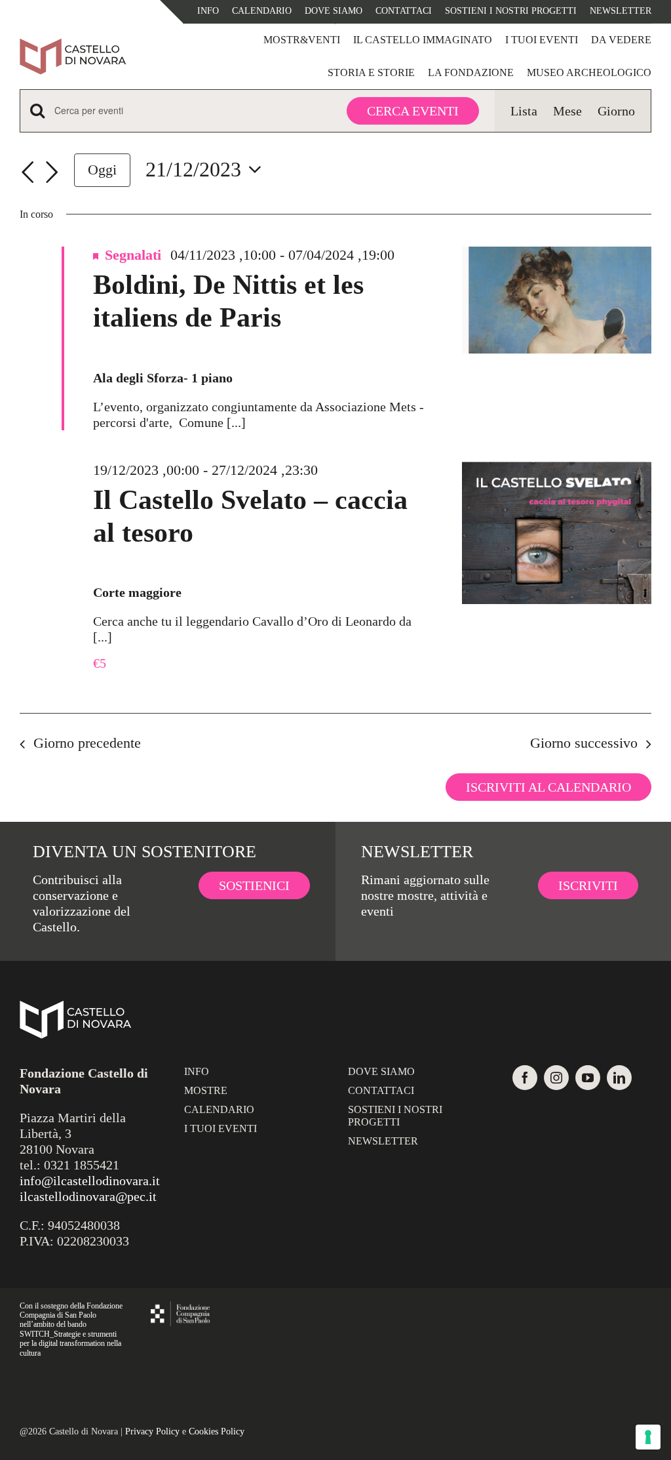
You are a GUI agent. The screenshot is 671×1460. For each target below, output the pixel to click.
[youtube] (587, 1077)
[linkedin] (619, 1077)
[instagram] (556, 1077)
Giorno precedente (87, 743)
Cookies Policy (216, 1431)
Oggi (102, 169)
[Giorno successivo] (52, 172)
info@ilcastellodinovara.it (90, 1180)
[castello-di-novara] (73, 44)
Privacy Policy (152, 1431)
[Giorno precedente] (27, 172)
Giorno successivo (584, 743)
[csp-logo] (180, 1308)
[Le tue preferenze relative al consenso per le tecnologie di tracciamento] (648, 1437)
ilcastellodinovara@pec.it (88, 1196)
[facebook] (524, 1077)
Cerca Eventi (413, 111)
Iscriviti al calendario (548, 787)
